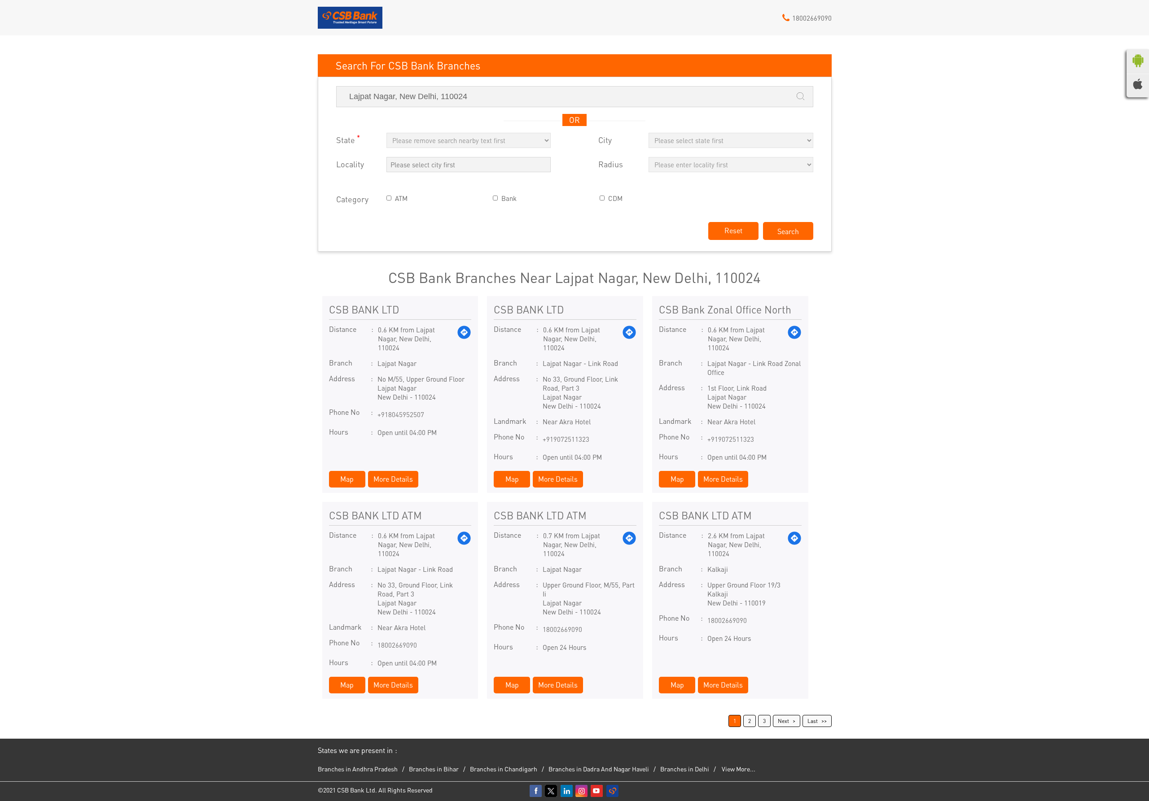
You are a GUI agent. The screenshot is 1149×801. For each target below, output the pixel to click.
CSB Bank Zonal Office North (725, 309)
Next (783, 721)
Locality (350, 164)
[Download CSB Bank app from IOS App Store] (1138, 86)
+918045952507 (400, 414)
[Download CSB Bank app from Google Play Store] (1138, 69)
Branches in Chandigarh (503, 768)
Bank (509, 198)
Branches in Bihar (434, 768)
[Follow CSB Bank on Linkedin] (567, 791)
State (348, 139)
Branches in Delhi (684, 768)
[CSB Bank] (350, 21)
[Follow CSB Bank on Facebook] (536, 791)
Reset (733, 230)
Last (812, 721)
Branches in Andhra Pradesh (358, 768)
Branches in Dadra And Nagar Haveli (598, 768)
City (605, 140)
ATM (401, 198)
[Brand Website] (612, 791)
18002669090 (397, 644)
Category (352, 199)
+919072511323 (566, 439)
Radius (610, 164)
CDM (615, 198)
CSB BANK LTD (364, 309)
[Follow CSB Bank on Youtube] (597, 791)
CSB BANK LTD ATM (375, 515)
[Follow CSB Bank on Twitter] (551, 791)
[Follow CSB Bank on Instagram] (582, 791)
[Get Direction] (464, 338)
